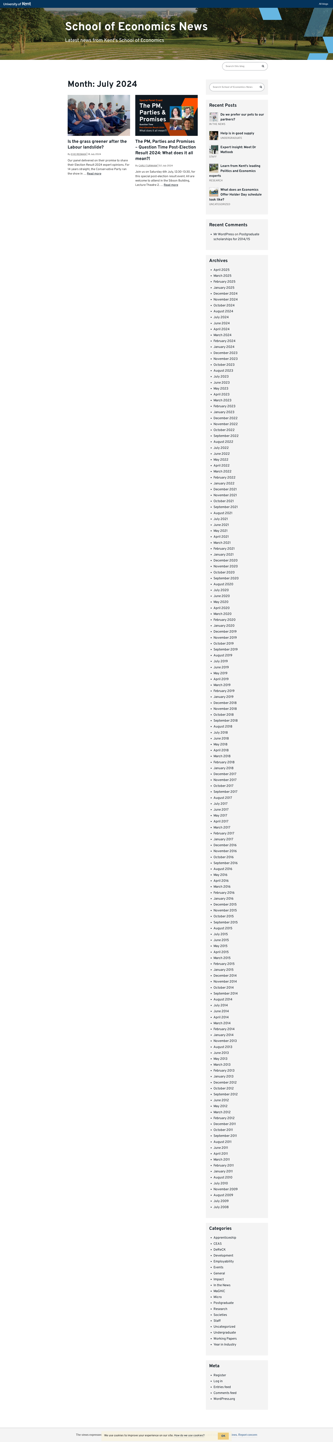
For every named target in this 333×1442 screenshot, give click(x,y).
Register (220, 1375)
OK (223, 1436)
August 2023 (223, 371)
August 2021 (223, 513)
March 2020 (223, 614)
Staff (217, 1321)
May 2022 (221, 460)
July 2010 (221, 1183)
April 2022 (222, 466)
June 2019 (221, 667)
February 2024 (225, 341)
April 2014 (221, 1017)
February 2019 (224, 691)
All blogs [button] (323, 3)
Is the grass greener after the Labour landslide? (97, 144)
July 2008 (221, 1207)
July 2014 (221, 1005)
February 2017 (224, 833)
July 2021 (221, 519)
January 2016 (223, 899)
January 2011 (223, 1171)
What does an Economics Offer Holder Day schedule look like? (235, 195)
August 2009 (223, 1195)
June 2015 (221, 940)
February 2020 (225, 620)
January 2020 (224, 626)
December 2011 (225, 1124)
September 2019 (226, 650)
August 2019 (223, 655)
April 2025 (222, 270)
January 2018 (224, 768)
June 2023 (222, 383)
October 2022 (224, 430)
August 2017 (223, 798)
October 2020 (224, 572)
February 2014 (224, 1029)
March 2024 (223, 335)
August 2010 (223, 1177)
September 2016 (226, 863)
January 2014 (224, 1035)
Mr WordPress (224, 234)
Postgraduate (224, 1303)
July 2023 (221, 377)
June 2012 (221, 1100)
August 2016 (223, 869)
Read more (94, 174)
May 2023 (221, 389)
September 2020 (226, 578)
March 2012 (222, 1112)
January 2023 (224, 412)
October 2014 (224, 988)
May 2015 (221, 946)
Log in (218, 1381)
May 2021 (221, 531)
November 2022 (226, 424)
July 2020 (221, 590)
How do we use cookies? (189, 1435)
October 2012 (224, 1088)
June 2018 (221, 739)
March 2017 (222, 828)
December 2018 (225, 703)
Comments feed (225, 1393)
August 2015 (223, 928)
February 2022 (225, 478)
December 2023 (225, 353)
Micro (218, 1297)
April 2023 (221, 394)
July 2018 (221, 733)
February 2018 (224, 762)
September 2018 (226, 721)
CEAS (218, 1244)
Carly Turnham (148, 165)
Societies (220, 1315)
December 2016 (225, 845)
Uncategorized (224, 1327)
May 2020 (221, 602)
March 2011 (222, 1160)
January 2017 (223, 839)
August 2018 (223, 727)
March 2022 (223, 472)
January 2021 (224, 555)
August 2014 (223, 999)
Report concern (247, 1434)
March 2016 (222, 887)
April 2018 (221, 750)
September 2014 (226, 994)
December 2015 (225, 905)
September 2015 (226, 922)
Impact (219, 1279)
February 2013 (224, 1071)
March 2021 (222, 543)
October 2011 (223, 1130)
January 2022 (224, 483)
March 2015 (222, 958)
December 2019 (225, 632)
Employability (224, 1261)
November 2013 (225, 1041)
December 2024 (226, 294)
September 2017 (225, 792)
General (219, 1273)
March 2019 (222, 685)
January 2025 (224, 288)
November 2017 (225, 780)
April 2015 (221, 952)
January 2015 (224, 970)
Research (220, 1309)
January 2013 (223, 1077)
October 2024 (224, 305)
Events (218, 1267)
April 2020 (222, 608)
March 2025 (223, 276)
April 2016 (221, 881)
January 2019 (223, 697)
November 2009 (226, 1189)
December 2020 (226, 561)
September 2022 (226, 436)
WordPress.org (224, 1399)
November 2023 (226, 359)
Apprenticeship (225, 1238)
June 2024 (222, 323)
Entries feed (222, 1387)
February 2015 (224, 964)
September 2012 (226, 1094)
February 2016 (224, 893)
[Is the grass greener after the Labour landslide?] (99, 116)
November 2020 (226, 566)
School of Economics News (136, 27)
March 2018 (222, 756)
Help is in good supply (237, 133)
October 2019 (224, 644)
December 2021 (225, 489)
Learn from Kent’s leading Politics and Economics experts (234, 171)
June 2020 (222, 596)
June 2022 (222, 454)
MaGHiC (219, 1291)
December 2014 (225, 976)
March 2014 (222, 1023)
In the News (222, 1285)
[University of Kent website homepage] (18, 4)
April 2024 (222, 329)
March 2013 (222, 1065)
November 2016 (225, 851)
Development (223, 1256)
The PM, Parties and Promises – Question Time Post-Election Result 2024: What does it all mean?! (165, 150)
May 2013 (220, 1059)
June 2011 (221, 1148)
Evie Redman (78, 154)
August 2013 (223, 1047)
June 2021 (221, 525)
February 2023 (224, 406)
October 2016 (224, 857)
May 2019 (220, 673)
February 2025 (225, 282)
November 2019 (225, 638)
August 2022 (223, 442)
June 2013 (221, 1053)
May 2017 (220, 816)
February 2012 (224, 1118)
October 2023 (224, 365)
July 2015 (221, 934)
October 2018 (224, 715)
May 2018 (221, 744)
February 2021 (224, 549)
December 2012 (225, 1083)
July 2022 (221, 448)
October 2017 (223, 786)
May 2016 (220, 875)
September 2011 (225, 1136)
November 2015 (225, 910)
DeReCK (220, 1250)
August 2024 (223, 311)
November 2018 (225, 709)
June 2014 (221, 1011)
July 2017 (221, 804)
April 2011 (221, 1154)
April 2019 (221, 679)
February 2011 (224, 1166)
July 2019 (221, 661)
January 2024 (224, 347)
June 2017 (221, 810)
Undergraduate (225, 1333)
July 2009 (221, 1201)
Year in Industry (225, 1345)
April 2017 (221, 821)
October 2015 (224, 916)
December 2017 (225, 774)
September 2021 (226, 507)
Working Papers (225, 1339)
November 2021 (225, 495)
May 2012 (221, 1106)
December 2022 (226, 418)
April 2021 (221, 537)
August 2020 (223, 584)
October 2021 (224, 501)
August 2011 (223, 1142)
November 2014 (225, 982)
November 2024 (226, 300)
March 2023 (222, 400)
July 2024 (221, 317)
